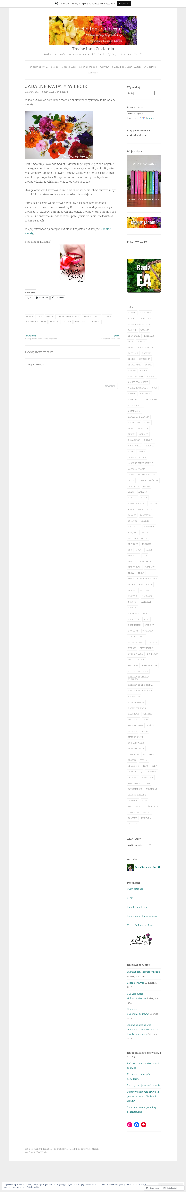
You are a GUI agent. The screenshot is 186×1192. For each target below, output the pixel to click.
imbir (131, 451)
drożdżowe (134, 422)
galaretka (134, 440)
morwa (132, 590)
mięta (141, 573)
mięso (131, 573)
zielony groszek (137, 795)
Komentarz (110, 386)
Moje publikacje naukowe (140, 925)
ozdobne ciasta (136, 636)
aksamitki (145, 312)
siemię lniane (135, 737)
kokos (150, 509)
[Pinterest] (143, 1124)
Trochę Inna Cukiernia (93, 48)
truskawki (151, 772)
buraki (148, 365)
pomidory (133, 665)
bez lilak (149, 336)
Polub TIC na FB (137, 242)
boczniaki (133, 353)
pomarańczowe (136, 659)
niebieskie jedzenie (138, 613)
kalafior (143, 492)
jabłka (141, 451)
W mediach (150, 67)
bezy (130, 341)
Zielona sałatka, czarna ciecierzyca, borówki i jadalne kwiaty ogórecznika (142, 1029)
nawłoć (132, 607)
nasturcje (66, 322)
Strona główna (39, 67)
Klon (140, 509)
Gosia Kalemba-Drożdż (55, 92)
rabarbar (133, 714)
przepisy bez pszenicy (140, 691)
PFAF (130, 897)
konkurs (132, 521)
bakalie (132, 330)
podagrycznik (135, 654)
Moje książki (68, 67)
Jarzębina (133, 486)
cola (155, 388)
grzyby (148, 440)
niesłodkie (134, 619)
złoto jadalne (136, 806)
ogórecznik (134, 625)
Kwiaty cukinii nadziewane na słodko (41, 337)
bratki (39, 316)
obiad (146, 619)
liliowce (107, 316)
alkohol (132, 318)
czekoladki (151, 399)
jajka (131, 480)
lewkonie (133, 544)
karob (144, 498)
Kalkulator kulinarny (138, 907)
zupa (144, 800)
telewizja (133, 766)
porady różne (150, 665)
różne (150, 725)
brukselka (144, 359)
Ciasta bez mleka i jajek (126, 67)
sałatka (132, 731)
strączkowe (149, 754)
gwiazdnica (134, 446)
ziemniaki (133, 800)
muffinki (144, 590)
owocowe (133, 631)
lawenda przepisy (91, 316)
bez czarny (134, 336)
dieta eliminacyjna (138, 417)
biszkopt (141, 341)
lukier (149, 550)
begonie (29, 316)
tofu (145, 766)
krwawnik (149, 527)
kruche (145, 521)
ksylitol (145, 532)
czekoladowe (135, 405)
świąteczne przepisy (139, 812)
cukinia (132, 393)
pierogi (132, 648)
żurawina (146, 818)
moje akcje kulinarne (36, 322)
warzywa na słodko (139, 783)
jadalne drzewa (137, 457)
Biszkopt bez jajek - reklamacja (143, 1085)
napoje (132, 602)
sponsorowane (136, 748)
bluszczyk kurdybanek (140, 347)
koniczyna (146, 515)
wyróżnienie (135, 789)
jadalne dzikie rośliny (140, 463)
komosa (132, 515)
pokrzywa (152, 654)
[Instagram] (129, 1124)
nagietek (54, 322)
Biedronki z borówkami (110, 337)
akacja (132, 312)
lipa (130, 550)
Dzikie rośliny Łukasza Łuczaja (143, 916)
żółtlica (133, 823)
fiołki (131, 428)
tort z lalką (135, 772)
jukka (131, 492)
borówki (146, 353)
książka (132, 532)
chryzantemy (135, 376)
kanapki (132, 498)
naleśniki (147, 596)
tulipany (133, 777)
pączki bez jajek (137, 708)
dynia (147, 422)
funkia (131, 434)
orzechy (149, 625)
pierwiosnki (146, 648)
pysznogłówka (136, 702)
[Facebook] (136, 1124)
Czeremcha (134, 411)
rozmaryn (133, 719)
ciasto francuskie (138, 382)
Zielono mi (151, 789)
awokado (146, 318)
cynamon (145, 393)
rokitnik (147, 714)
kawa (131, 509)
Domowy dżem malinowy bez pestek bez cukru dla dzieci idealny (143, 1096)
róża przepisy (81, 322)
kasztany (154, 503)
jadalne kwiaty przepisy (68, 316)
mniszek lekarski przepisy (142, 578)
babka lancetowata (139, 324)
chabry (132, 370)
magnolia (133, 555)
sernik (144, 731)
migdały (150, 567)
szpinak (144, 760)
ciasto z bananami (138, 388)
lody (139, 550)
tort (154, 766)
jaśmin (146, 486)
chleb (143, 370)
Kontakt (93, 73)
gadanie (49, 316)
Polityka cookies (33, 1187)
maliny (132, 561)
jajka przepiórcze (148, 480)
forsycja (143, 428)
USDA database (135, 888)
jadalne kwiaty (137, 469)
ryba (145, 719)
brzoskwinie (134, 365)
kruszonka (134, 527)
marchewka (135, 567)
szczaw (132, 760)
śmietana (153, 806)
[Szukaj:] (141, 93)
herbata (149, 446)
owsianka (148, 631)
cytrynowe (134, 399)
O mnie (54, 67)
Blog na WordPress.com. (38, 1149)
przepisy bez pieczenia (140, 685)
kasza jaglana (136, 503)
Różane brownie (135, 982)
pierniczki (152, 642)
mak (145, 555)
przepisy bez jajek (138, 671)
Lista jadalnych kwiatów (94, 67)
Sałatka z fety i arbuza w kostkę (143, 971)
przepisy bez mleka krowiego (138, 678)
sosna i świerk (136, 743)
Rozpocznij (123, 3)
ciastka (151, 376)
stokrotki (95, 322)
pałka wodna (135, 642)
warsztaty (147, 777)
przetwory (134, 696)
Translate (151, 118)
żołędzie (132, 818)
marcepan (145, 561)
